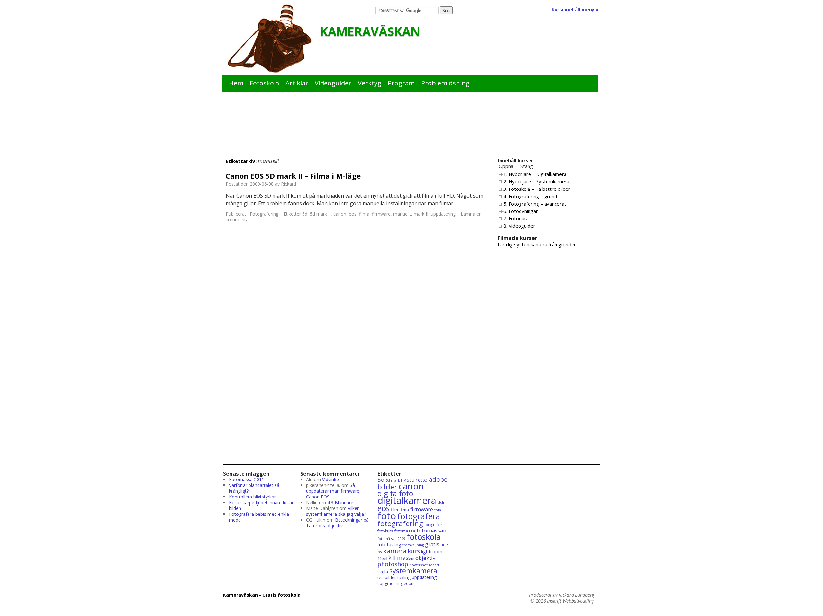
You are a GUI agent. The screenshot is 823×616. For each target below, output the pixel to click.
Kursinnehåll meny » (575, 9)
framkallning (413, 545)
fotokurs (385, 531)
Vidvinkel (331, 479)
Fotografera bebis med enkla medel (259, 517)
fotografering (400, 523)
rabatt (434, 565)
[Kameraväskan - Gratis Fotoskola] (269, 39)
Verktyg (369, 83)
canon (339, 214)
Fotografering (264, 214)
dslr (441, 502)
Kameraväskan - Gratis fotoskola (262, 595)
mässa (405, 557)
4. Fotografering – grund (530, 196)
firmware (381, 214)
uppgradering (390, 583)
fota (437, 510)
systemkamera (413, 570)
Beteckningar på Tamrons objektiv (337, 523)
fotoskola (424, 537)
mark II (421, 214)
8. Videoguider (519, 226)
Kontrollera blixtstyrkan (253, 497)
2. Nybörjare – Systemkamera (536, 181)
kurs (414, 551)
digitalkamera (406, 500)
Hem (236, 83)
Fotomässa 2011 (246, 479)
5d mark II (320, 214)
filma (364, 214)
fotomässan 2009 (391, 538)
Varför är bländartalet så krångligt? (254, 488)
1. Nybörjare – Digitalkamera (534, 174)
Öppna (506, 166)
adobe (438, 479)
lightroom (431, 551)
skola (382, 572)
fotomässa (404, 531)
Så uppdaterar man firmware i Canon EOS (334, 491)
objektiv (425, 557)
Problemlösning (445, 83)
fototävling (389, 544)
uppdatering (443, 214)
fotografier (433, 525)
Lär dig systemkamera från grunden (537, 244)
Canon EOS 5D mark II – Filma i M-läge (293, 175)
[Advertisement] (411, 130)
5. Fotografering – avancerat (534, 203)
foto (386, 515)
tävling (404, 577)
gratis (432, 544)
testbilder (386, 577)
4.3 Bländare (340, 502)
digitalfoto (395, 493)
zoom (409, 583)
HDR (444, 545)
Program (401, 83)
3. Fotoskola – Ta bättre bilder (536, 189)
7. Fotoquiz (515, 218)
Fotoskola (264, 83)
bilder (387, 486)
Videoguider (333, 83)
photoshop (392, 564)
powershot (419, 565)
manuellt (402, 214)
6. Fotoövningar (520, 211)
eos (353, 214)
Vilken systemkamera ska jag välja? (336, 511)
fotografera (418, 516)
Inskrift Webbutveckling (570, 600)
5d (304, 214)
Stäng (526, 166)
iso (379, 552)
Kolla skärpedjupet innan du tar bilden (261, 505)
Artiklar (296, 83)
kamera (394, 550)
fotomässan (431, 530)
